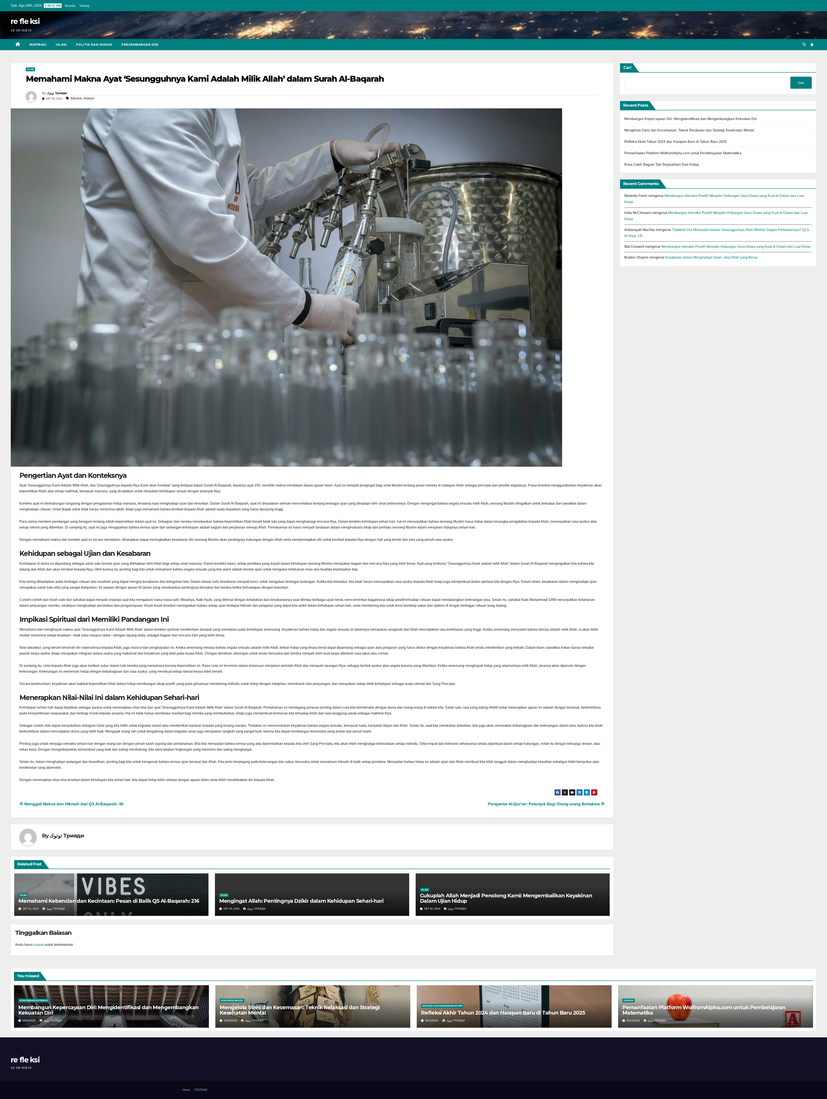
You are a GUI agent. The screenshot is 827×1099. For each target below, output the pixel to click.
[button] (804, 44)
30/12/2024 (432, 1020)
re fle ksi (25, 21)
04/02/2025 (29, 1020)
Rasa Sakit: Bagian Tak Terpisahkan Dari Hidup (661, 164)
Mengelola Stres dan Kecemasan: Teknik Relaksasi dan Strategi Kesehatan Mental (689, 130)
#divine (76, 98)
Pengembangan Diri (140, 45)
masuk (39, 944)
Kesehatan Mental (232, 1000)
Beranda (70, 5)
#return (89, 98)
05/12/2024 (633, 1020)
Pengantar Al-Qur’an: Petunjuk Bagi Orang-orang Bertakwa (544, 804)
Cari (627, 67)
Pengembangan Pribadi (34, 1000)
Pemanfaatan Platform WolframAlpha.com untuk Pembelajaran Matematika (682, 153)
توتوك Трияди (57, 93)
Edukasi (628, 1000)
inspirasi (38, 45)
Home (186, 1089)
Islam (61, 45)
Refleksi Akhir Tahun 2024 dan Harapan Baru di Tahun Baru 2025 (675, 141)
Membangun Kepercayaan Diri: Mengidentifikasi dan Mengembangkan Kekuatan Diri (690, 119)
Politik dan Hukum (94, 45)
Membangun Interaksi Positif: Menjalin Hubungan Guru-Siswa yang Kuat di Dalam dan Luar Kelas (736, 246)
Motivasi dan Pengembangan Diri (442, 1006)
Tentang (84, 5)
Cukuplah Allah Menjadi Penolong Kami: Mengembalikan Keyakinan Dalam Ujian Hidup (506, 898)
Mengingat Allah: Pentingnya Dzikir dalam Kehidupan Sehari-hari (301, 901)
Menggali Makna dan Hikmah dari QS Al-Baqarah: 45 (73, 804)
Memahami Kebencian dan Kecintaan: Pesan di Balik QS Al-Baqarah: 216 (109, 901)
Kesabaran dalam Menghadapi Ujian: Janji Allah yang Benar (711, 257)
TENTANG (200, 1089)
